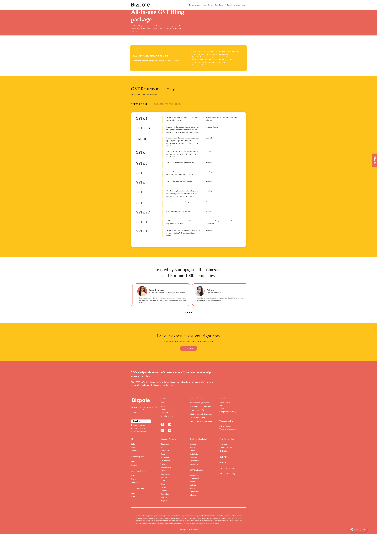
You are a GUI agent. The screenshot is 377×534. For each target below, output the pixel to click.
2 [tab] (187, 312)
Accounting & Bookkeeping (201, 421)
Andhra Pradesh (225, 448)
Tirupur (164, 491)
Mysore (164, 497)
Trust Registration (138, 471)
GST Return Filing (197, 418)
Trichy (163, 487)
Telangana (223, 444)
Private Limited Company (200, 406)
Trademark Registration (199, 403)
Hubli (163, 447)
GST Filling (224, 457)
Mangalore (165, 450)
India (133, 444)
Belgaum (164, 501)
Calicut (193, 485)
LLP (133, 439)
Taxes (210, 5)
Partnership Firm (138, 456)
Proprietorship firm (197, 410)
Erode (163, 484)
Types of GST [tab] (139, 104)
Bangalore (135, 465)
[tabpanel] (159, 294)
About (163, 406)
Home (163, 403)
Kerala (133, 447)
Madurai (164, 477)
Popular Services (196, 398)
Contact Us (165, 413)
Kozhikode (165, 457)
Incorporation (194, 5)
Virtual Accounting (227, 468)
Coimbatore (165, 474)
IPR (203, 5)
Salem (163, 481)
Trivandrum (165, 460)
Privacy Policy (225, 426)
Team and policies (226, 421)
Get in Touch (188, 348)
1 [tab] (185, 312)
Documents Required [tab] (167, 104)
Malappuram (166, 467)
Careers (164, 409)
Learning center (239, 5)
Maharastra (135, 482)
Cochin (193, 444)
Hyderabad (165, 494)
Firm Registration (226, 439)
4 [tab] (191, 312)
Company (164, 398)
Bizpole (195, 530)
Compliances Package (223, 5)
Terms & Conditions (227, 429)
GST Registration (197, 470)
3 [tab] (189, 312)
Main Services (225, 398)
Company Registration (169, 439)
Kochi (163, 454)
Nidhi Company (137, 488)
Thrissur (164, 464)
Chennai (134, 450)
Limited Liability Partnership (201, 414)
